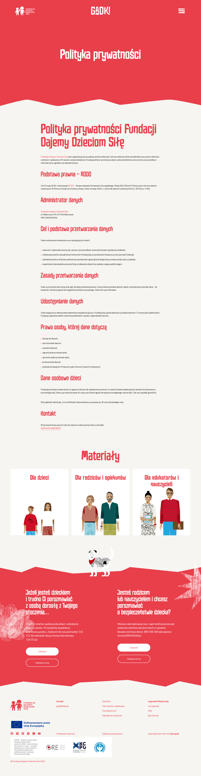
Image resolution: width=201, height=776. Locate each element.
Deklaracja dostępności (112, 733)
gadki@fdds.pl (62, 706)
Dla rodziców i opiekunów (113, 706)
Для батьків (153, 715)
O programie (153, 706)
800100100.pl (133, 635)
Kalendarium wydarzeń (112, 715)
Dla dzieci (106, 701)
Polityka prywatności (65, 733)
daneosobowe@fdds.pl (51, 428)
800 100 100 (151, 631)
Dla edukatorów (109, 710)
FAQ (150, 710)
